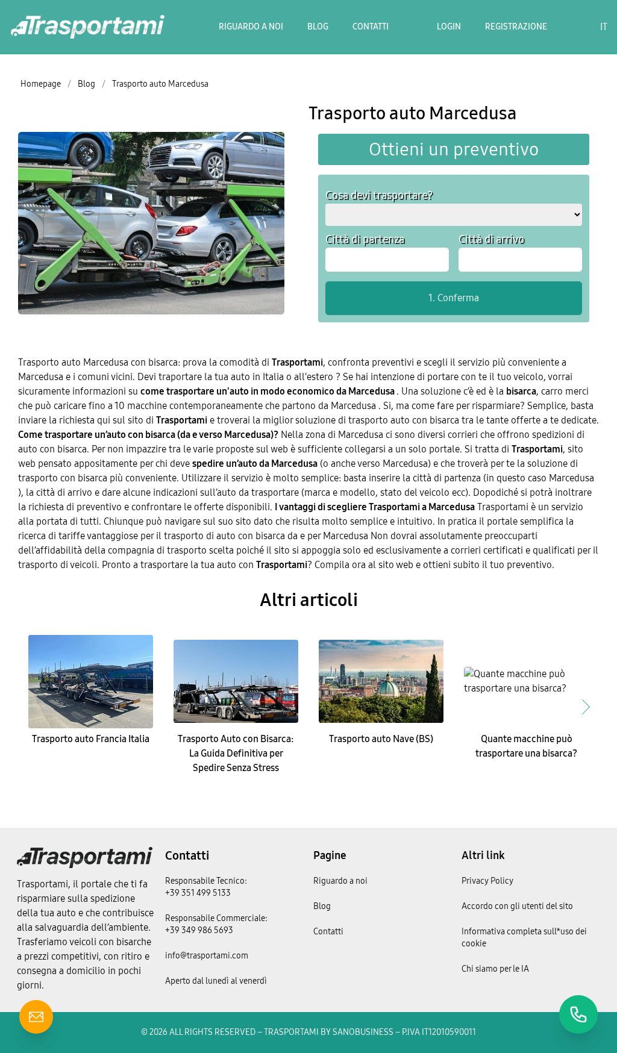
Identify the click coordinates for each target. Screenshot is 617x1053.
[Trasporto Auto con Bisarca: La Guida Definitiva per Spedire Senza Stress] (236, 681)
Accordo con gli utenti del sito (517, 906)
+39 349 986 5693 (199, 930)
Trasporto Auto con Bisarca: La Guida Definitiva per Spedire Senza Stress (236, 753)
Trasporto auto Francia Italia (90, 739)
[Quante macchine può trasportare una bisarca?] (526, 681)
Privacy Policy (487, 881)
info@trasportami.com (206, 956)
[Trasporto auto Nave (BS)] (381, 681)
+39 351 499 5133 (198, 893)
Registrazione (516, 27)
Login (449, 27)
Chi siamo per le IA (495, 969)
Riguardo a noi (251, 27)
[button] (586, 707)
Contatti (370, 27)
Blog (317, 27)
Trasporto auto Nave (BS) (381, 739)
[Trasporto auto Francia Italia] (90, 681)
